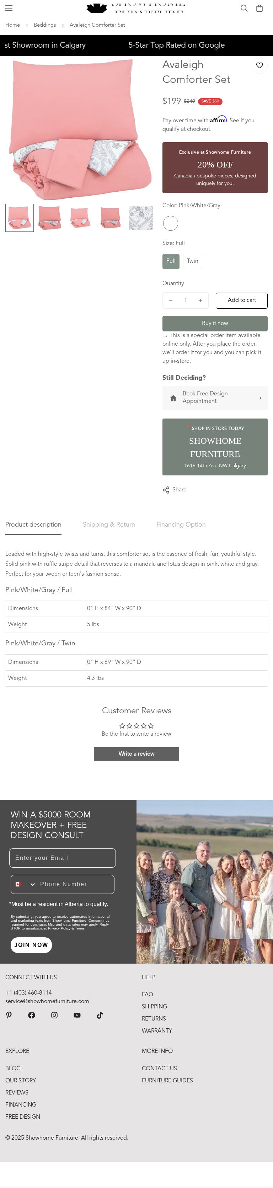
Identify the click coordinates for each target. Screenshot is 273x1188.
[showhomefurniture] (8, 1015)
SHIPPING (154, 1007)
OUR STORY (20, 1081)
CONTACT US (159, 1069)
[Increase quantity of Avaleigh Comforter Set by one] (200, 300)
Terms (80, 928)
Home (12, 25)
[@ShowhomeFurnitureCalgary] (77, 1015)
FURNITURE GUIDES (167, 1081)
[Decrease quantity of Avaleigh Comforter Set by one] (170, 300)
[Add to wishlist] (260, 66)
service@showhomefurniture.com (47, 1002)
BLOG (13, 1069)
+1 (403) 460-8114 (28, 993)
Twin (192, 261)
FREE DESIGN (22, 1117)
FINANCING (20, 1105)
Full (171, 261)
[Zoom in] (140, 71)
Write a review (137, 754)
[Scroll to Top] (259, 1149)
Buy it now (215, 323)
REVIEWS (16, 1093)
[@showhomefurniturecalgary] (99, 1015)
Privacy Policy (59, 928)
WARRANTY (157, 1031)
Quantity (173, 284)
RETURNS (154, 1019)
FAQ (147, 995)
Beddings (45, 25)
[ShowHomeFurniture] (31, 1015)
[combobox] (24, 884)
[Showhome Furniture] (136, 8)
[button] (259, 8)
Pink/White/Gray (171, 223)
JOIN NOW (31, 945)
